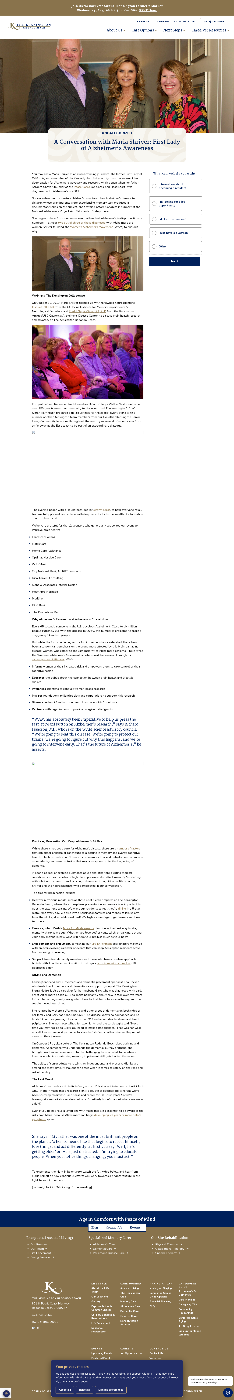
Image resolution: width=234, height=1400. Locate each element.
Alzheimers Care (130, 1306)
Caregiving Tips (188, 1304)
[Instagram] (38, 1328)
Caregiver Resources (208, 30)
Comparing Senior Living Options (160, 1294)
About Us (114, 30)
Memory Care (128, 1301)
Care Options (143, 30)
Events (143, 21)
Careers (162, 21)
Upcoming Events (101, 1353)
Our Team (37, 1249)
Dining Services (40, 1257)
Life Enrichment (41, 1253)
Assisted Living (129, 1288)
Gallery (95, 1301)
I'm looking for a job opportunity (172, 203)
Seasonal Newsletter (98, 1329)
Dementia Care (103, 1249)
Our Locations (99, 1296)
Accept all (65, 1389)
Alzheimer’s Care (104, 1244)
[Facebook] (33, 1328)
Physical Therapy (166, 1244)
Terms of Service (44, 1391)
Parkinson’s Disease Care (109, 1253)
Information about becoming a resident (173, 186)
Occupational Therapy (170, 1249)
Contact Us (184, 21)
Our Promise (39, 1244)
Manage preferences (110, 1389)
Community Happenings (186, 1311)
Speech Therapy (166, 1253)
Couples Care (128, 1316)
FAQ (152, 1306)
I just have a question (173, 233)
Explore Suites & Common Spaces (101, 1308)
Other (163, 246)
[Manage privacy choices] (6, 1393)
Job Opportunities (131, 1353)
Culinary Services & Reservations (103, 1316)
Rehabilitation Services (129, 1322)
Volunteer (155, 1358)
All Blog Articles (189, 1326)
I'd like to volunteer (172, 219)
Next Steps (172, 30)
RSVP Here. (148, 10)
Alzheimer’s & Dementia (187, 1293)
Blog (94, 1227)
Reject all (84, 1389)
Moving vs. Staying (160, 1288)
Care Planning (187, 1299)
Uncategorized (117, 133)
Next (175, 261)
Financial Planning (160, 1301)
